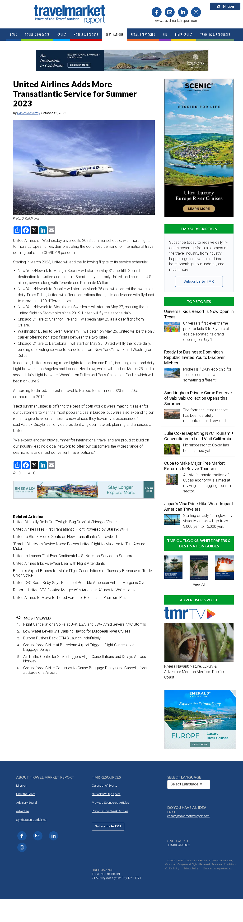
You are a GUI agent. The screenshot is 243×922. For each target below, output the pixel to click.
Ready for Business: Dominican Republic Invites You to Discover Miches (194, 357)
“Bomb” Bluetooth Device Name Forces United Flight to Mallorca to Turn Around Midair (79, 546)
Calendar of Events (104, 785)
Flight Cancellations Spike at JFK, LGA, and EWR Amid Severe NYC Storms (84, 624)
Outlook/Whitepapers (106, 794)
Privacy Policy (191, 868)
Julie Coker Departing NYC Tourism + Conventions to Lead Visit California (199, 436)
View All (199, 584)
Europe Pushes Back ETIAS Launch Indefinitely (62, 638)
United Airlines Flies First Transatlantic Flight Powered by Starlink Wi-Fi (70, 529)
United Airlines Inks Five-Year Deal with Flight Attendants (59, 563)
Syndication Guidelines (31, 819)
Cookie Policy (172, 868)
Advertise (22, 811)
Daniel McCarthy (28, 113)
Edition (228, 6)
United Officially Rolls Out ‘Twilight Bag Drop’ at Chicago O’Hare (65, 522)
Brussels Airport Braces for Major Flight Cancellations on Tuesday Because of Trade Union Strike (82, 573)
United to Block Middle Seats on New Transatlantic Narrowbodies (67, 536)
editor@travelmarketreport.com (188, 816)
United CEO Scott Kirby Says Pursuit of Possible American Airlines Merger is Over (80, 582)
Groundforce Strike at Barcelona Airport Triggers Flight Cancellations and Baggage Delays (83, 647)
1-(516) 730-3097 (178, 845)
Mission (21, 785)
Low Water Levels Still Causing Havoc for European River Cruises (76, 631)
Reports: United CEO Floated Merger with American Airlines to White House (74, 590)
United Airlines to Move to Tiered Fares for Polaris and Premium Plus (69, 597)
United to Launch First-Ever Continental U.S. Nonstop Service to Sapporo (73, 556)
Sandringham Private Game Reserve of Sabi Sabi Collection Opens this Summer (198, 398)
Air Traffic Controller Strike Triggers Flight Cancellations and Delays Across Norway (84, 658)
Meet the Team (25, 794)
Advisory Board (26, 802)
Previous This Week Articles (110, 811)
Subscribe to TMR (199, 281)
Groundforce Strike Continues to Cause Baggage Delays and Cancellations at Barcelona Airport (85, 670)
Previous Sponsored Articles (110, 802)
